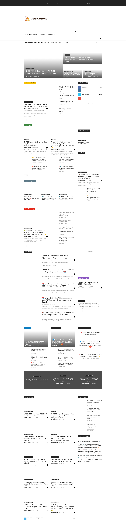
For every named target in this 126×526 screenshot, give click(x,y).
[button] (100, 38)
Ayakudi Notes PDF (82, 140)
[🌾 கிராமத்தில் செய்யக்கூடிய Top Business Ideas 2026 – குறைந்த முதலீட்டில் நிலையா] (36, 220)
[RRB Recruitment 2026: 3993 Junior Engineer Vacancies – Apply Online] (54, 110)
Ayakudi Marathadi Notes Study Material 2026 (83, 143)
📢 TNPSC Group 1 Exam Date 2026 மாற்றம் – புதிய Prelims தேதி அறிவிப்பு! (66, 168)
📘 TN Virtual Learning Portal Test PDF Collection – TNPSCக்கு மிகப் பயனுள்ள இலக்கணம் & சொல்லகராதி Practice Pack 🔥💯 (62, 342)
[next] (100, 42)
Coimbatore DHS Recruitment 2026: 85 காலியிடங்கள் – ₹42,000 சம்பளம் (66, 88)
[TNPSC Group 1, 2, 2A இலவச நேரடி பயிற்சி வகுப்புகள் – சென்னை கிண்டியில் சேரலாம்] (82, 54)
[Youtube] (101, 5)
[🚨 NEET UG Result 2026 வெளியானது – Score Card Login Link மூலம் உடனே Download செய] (54, 159)
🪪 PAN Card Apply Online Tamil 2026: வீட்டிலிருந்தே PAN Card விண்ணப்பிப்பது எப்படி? (67, 198)
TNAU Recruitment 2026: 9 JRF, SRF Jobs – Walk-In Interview (61, 460)
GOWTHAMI (81, 455)
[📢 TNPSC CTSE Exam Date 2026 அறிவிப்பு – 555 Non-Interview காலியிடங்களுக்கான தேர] (27, 168)
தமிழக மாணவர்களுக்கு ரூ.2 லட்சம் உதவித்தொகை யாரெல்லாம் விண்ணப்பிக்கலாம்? (66, 214)
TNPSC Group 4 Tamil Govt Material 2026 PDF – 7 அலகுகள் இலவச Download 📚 (38, 350)
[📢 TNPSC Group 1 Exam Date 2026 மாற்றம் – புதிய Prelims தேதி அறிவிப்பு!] (54, 168)
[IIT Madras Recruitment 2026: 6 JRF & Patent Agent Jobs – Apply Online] (36, 497)
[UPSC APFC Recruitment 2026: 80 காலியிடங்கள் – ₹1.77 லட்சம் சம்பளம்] (43, 61)
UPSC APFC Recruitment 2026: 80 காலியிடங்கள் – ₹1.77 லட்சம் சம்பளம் (51, 42)
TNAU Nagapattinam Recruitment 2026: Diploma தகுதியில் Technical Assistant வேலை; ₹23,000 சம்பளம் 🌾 (62, 507)
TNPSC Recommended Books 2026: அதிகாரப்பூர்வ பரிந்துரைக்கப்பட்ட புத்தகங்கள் (88, 284)
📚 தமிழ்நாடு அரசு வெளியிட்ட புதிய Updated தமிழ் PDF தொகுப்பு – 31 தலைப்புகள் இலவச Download (57, 300)
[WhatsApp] (99, 5)
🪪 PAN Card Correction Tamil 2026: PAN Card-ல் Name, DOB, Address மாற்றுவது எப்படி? (48, 198)
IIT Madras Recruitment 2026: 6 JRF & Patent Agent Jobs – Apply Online (35, 506)
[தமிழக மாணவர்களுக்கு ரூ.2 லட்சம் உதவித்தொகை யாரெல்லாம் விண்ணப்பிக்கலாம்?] (54, 214)
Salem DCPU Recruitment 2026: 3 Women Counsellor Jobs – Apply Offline (62, 484)
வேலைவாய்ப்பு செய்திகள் (30, 68)
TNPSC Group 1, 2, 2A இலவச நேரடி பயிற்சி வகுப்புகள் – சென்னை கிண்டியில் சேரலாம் (35, 144)
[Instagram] (93, 5)
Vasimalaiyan (81, 440)
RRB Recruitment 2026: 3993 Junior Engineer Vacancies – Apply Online (65, 110)
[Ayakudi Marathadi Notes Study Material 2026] (83, 137)
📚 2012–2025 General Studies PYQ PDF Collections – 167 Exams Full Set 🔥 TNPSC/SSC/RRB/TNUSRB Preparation (90, 356)
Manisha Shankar (54, 149)
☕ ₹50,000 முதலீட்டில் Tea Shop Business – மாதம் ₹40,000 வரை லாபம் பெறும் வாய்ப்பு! (88, 176)
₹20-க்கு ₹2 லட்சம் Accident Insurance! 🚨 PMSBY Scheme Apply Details (31, 198)
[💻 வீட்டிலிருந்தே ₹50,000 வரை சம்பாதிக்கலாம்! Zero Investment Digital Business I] (81, 190)
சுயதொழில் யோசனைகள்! (83, 172)
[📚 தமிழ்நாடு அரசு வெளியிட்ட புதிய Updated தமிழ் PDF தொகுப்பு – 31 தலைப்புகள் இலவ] (32, 302)
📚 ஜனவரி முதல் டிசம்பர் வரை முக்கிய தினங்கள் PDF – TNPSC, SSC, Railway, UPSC (39, 357)
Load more (89, 430)
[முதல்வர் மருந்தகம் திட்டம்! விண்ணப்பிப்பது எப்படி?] (54, 221)
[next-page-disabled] (81, 147)
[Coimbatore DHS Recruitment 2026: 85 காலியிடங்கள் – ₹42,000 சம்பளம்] (54, 88)
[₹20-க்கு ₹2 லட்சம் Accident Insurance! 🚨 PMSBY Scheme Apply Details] (32, 189)
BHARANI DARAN (27, 108)
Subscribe (100, 98)
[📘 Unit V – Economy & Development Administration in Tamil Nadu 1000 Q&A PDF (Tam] (54, 351)
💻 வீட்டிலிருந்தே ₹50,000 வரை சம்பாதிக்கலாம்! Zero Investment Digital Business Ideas (94, 190)
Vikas (79, 444)
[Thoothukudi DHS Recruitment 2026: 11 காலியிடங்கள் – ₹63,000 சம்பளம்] (54, 95)
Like (101, 87)
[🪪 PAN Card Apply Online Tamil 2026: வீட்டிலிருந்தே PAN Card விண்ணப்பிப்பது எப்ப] (67, 189)
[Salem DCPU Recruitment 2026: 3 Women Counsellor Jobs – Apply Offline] (63, 474)
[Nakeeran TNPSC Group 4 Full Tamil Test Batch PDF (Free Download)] (54, 365)
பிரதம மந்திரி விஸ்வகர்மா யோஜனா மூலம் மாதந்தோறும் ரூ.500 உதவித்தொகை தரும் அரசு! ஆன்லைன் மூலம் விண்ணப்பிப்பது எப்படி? (66, 229)
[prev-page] (25, 120)
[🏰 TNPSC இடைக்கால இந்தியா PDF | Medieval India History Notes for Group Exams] (32, 317)
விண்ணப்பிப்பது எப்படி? (27, 228)
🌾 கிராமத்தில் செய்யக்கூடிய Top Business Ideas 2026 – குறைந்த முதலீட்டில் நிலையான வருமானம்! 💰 (35, 232)
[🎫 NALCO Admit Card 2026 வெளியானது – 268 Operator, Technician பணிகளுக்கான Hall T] (27, 159)
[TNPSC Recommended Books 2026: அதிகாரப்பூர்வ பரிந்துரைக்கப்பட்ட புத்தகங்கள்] (92, 71)
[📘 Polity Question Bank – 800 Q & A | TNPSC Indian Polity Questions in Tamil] (54, 359)
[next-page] (27, 120)
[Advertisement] (74, 18)
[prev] (97, 42)
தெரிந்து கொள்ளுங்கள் (28, 194)
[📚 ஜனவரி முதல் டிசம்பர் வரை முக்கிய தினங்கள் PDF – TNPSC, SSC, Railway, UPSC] (32, 288)
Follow (100, 90)
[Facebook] (91, 5)
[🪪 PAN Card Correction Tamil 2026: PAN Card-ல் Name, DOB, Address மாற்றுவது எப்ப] (49, 189)
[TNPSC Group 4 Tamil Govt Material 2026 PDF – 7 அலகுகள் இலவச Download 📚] (32, 274)
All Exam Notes (87, 71)
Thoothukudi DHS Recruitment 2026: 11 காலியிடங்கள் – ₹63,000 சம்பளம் (66, 95)
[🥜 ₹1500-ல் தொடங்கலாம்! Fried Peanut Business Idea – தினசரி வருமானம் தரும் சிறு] (81, 197)
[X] (97, 5)
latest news (26, 139)
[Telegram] (95, 5)
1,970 (38, 518)
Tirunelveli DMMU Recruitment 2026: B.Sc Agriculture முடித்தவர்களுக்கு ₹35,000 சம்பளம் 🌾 (62, 144)
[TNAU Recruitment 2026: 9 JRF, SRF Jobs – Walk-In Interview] (54, 103)
